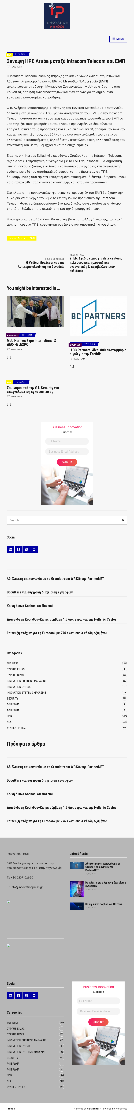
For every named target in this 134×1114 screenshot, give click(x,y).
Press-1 (11, 1108)
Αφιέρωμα (13, 710)
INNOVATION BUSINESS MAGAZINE (26, 681)
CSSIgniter (93, 1108)
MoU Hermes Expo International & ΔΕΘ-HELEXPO (31, 342)
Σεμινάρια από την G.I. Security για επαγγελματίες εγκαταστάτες (33, 390)
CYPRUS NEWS (15, 675)
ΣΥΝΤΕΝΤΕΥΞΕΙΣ (16, 727)
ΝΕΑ (9, 55)
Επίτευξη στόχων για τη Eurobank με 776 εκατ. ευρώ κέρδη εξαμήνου (57, 633)
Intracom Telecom (17, 238)
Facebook (18, 549)
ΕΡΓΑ (10, 716)
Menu (120, 39)
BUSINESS (12, 335)
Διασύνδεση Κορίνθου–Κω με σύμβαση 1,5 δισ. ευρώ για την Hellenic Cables (62, 619)
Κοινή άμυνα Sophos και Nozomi (30, 606)
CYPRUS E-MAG (16, 669)
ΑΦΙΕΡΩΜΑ (13, 704)
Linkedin (10, 549)
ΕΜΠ (32, 238)
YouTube (34, 549)
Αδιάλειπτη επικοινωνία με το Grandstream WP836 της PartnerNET (55, 579)
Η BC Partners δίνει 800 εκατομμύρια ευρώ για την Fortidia (98, 352)
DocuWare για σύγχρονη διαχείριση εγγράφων (40, 592)
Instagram (26, 549)
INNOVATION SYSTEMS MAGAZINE (26, 692)
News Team (16, 67)
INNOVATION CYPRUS (19, 687)
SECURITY (12, 698)
